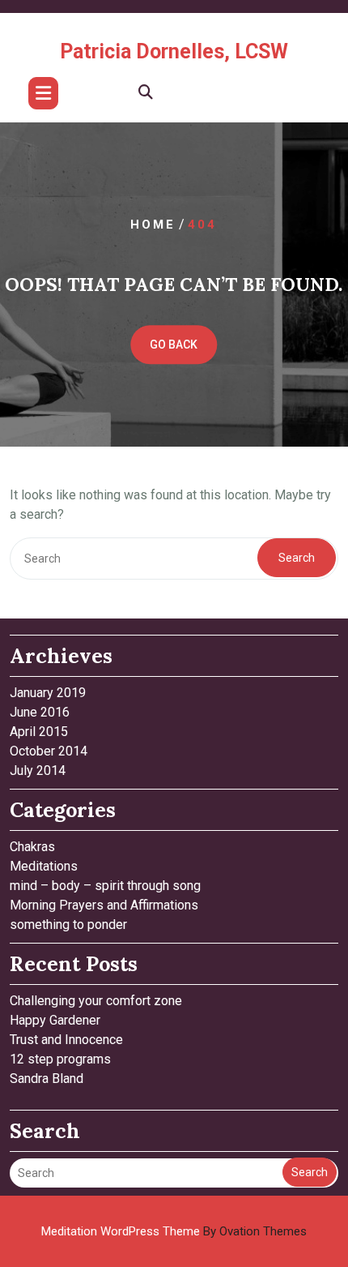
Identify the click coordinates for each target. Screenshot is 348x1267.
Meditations (44, 866)
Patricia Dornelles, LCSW (174, 51)
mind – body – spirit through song (105, 885)
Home (153, 224)
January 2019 (48, 692)
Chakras (32, 846)
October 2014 (48, 751)
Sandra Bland (46, 1078)
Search (296, 557)
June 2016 (40, 712)
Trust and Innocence (66, 1039)
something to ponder (68, 924)
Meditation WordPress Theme (174, 1231)
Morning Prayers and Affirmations (104, 905)
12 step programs (60, 1059)
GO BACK (173, 344)
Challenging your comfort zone (96, 1000)
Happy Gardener (55, 1020)
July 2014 (38, 770)
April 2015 (39, 731)
